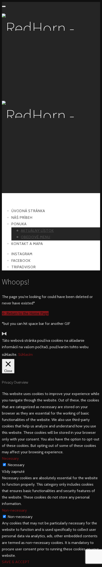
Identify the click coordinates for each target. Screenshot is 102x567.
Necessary (16, 465)
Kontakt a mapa (27, 244)
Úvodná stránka (28, 211)
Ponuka (19, 224)
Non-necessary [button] (14, 510)
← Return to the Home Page (25, 313)
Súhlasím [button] (25, 354)
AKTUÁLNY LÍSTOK (37, 231)
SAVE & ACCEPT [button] (15, 562)
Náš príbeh (21, 217)
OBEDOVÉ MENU (35, 237)
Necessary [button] (10, 458)
